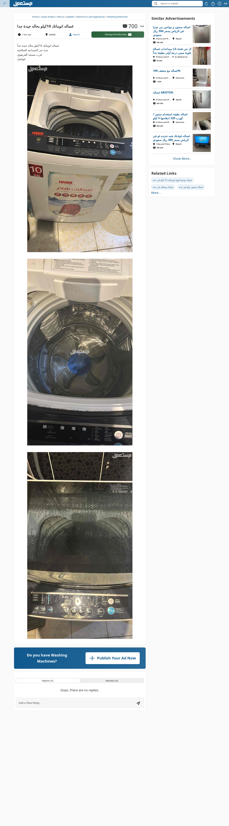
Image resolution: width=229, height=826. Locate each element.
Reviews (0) (112, 680)
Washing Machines (117, 16)
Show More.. (182, 158)
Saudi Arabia (48, 16)
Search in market (169, 3)
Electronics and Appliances (90, 16)
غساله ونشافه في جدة (163, 187)
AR (225, 3)
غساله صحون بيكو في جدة (191, 187)
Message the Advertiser (116, 34)
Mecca (60, 16)
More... (156, 192)
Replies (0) (47, 680)
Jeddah (70, 16)
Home (35, 16)
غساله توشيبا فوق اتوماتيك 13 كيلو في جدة (172, 180)
